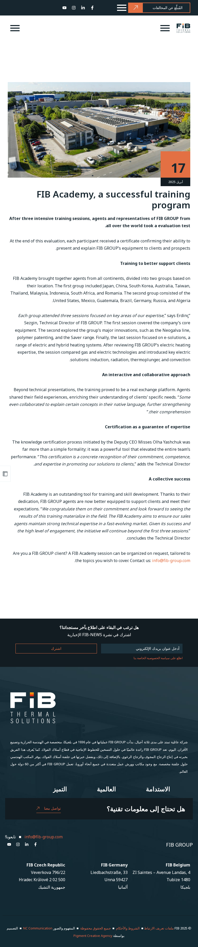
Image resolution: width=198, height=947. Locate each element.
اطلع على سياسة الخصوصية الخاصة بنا (158, 658)
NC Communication (37, 928)
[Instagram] (74, 8)
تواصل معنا (52, 808)
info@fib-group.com (171, 560)
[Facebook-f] (92, 8)
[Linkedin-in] (83, 8)
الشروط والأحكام (128, 928)
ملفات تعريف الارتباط (159, 928)
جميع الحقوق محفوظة (95, 928)
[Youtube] (64, 8)
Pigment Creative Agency (92, 935)
